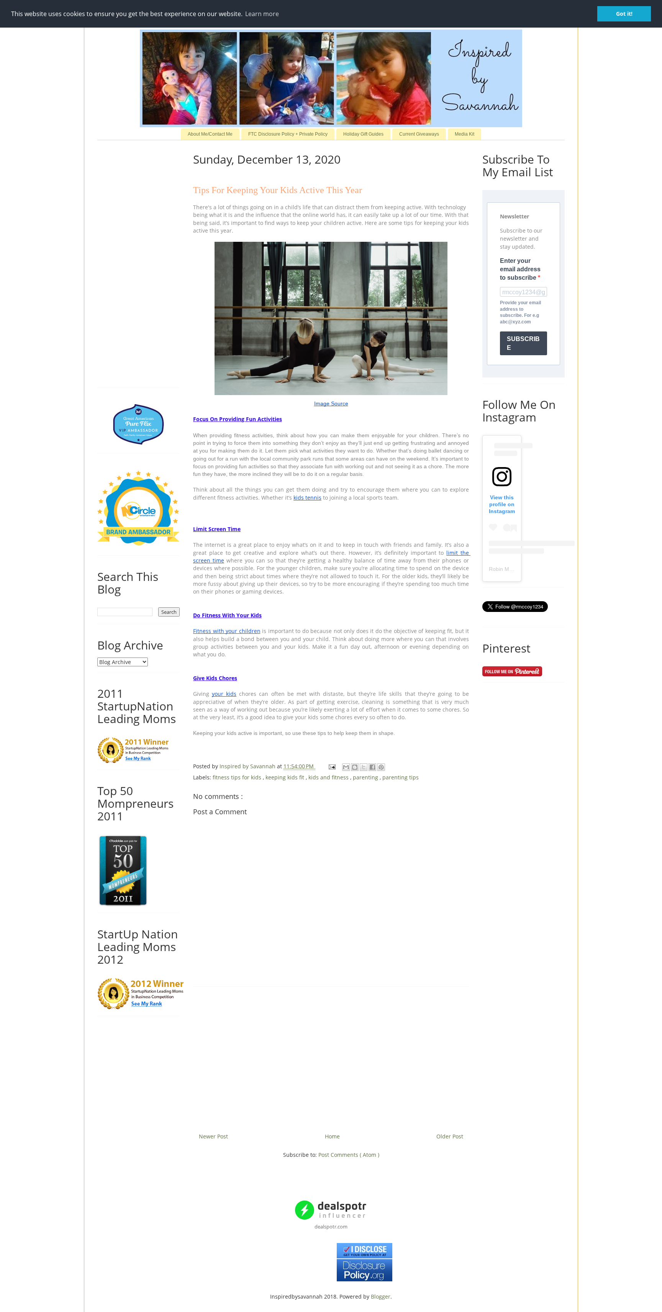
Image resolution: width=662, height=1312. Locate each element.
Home (332, 1136)
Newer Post (213, 1136)
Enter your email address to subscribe (520, 269)
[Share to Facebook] (372, 767)
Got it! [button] (624, 13)
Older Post (449, 1136)
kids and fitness (329, 777)
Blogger (380, 1296)
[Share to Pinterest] (381, 767)
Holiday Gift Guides (363, 134)
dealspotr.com (331, 1226)
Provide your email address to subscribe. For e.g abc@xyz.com (520, 312)
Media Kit (464, 134)
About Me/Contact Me (210, 134)
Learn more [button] (262, 14)
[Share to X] (363, 767)
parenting (366, 777)
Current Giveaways (419, 134)
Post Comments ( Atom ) (348, 1154)
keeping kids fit (285, 777)
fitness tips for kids (238, 777)
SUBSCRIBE (523, 343)
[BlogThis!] (355, 767)
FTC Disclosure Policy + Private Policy (288, 134)
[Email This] (346, 767)
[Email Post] (331, 766)
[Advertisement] (331, 1057)
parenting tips (400, 777)
